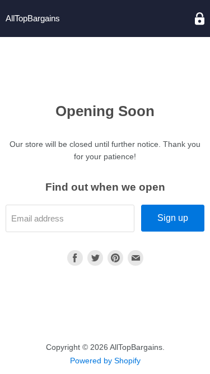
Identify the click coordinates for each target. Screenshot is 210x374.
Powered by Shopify (105, 360)
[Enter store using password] (199, 19)
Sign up (172, 218)
